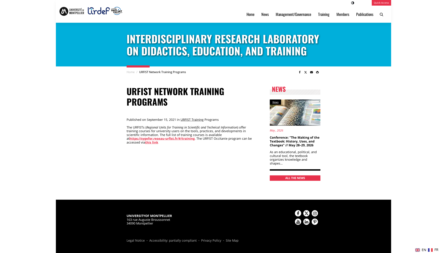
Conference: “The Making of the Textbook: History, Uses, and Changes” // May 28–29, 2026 (295, 141)
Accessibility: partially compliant (173, 241)
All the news (295, 178)
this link (151, 142)
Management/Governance (293, 14)
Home (250, 14)
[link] (300, 72)
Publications (364, 14)
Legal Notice (136, 241)
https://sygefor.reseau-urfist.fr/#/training (162, 138)
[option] (433, 250)
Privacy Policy (211, 241)
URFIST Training (192, 119)
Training (323, 14)
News (265, 14)
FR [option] (436, 249)
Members (342, 14)
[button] (311, 72)
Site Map (232, 241)
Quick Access (381, 2)
